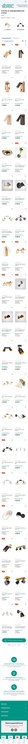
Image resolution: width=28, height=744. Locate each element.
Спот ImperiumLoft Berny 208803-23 (7, 330)
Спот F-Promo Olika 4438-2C (7, 166)
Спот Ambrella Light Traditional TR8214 (20, 627)
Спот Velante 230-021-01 (19, 430)
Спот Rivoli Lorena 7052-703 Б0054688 (7, 627)
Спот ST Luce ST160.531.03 (5, 265)
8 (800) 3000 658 (22, 5)
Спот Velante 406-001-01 (6, 133)
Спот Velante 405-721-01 (19, 100)
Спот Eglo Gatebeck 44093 (20, 561)
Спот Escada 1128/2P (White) (7, 496)
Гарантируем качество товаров (14, 677)
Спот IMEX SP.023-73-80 (20, 463)
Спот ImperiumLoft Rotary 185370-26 (20, 199)
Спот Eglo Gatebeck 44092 (20, 594)
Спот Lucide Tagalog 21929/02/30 (7, 363)
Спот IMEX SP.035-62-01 (7, 463)
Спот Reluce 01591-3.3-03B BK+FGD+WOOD (20, 232)
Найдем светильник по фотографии (14, 691)
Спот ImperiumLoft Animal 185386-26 (20, 297)
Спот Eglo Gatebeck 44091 (7, 594)
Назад (2, 15)
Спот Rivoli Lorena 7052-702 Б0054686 (7, 232)
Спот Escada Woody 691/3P (7, 297)
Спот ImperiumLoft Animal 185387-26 (20, 166)
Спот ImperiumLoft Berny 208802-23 (20, 330)
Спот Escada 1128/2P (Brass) (20, 496)
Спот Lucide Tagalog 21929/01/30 (20, 363)
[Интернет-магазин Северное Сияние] (7, 5)
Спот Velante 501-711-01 (7, 100)
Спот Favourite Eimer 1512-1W (20, 529)
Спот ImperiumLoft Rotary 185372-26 (7, 199)
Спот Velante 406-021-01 (19, 133)
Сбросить (15, 38)
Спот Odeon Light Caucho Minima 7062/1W (6, 561)
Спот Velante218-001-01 (20, 397)
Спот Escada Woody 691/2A (20, 265)
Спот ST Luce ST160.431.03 (18, 67)
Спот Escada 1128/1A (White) (7, 529)
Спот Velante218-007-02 (7, 430)
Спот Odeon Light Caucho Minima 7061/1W (6, 67)
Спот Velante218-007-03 (7, 397)
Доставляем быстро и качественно (14, 664)
